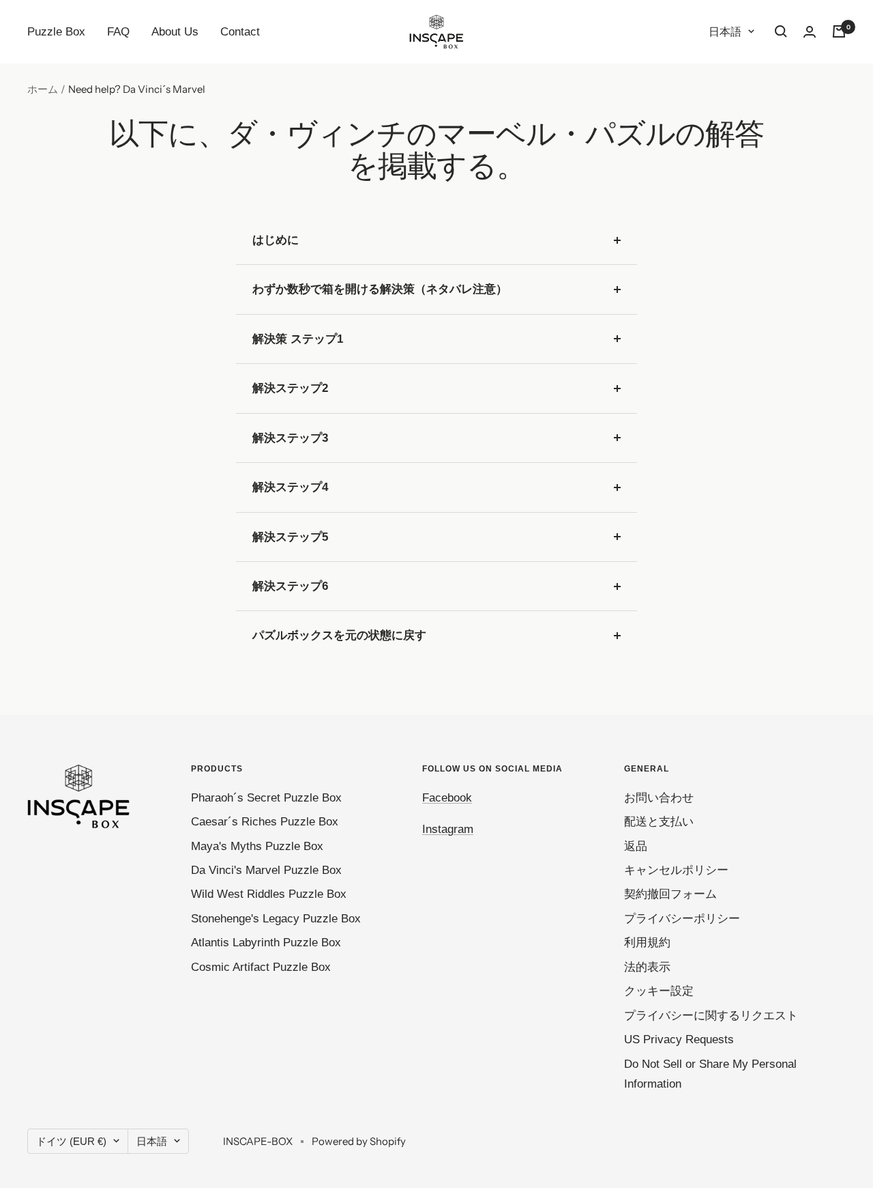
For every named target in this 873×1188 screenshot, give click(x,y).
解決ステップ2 (290, 388)
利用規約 (647, 942)
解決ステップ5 (290, 537)
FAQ (118, 31)
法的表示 (647, 967)
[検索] (781, 31)
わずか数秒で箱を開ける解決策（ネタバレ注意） (379, 289)
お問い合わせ (659, 797)
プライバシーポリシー (682, 918)
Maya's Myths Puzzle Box (257, 846)
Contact (240, 31)
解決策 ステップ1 (297, 339)
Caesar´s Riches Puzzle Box (264, 821)
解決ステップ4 (290, 487)
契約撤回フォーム (670, 894)
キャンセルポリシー (676, 870)
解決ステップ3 (290, 438)
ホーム (42, 89)
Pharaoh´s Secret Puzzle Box (266, 797)
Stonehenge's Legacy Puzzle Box (276, 918)
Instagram (447, 829)
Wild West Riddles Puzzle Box (268, 894)
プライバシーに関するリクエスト (711, 1015)
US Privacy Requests (679, 1039)
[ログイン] (809, 32)
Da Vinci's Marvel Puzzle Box (266, 870)
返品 (635, 846)
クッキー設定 (659, 991)
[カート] (839, 31)
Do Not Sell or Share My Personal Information (710, 1074)
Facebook (447, 797)
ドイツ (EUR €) (71, 1141)
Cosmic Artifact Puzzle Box (261, 967)
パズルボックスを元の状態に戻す (339, 635)
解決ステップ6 (290, 586)
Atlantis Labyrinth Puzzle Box (266, 942)
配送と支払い (659, 821)
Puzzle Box (56, 31)
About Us (174, 31)
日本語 (725, 32)
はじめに (275, 240)
